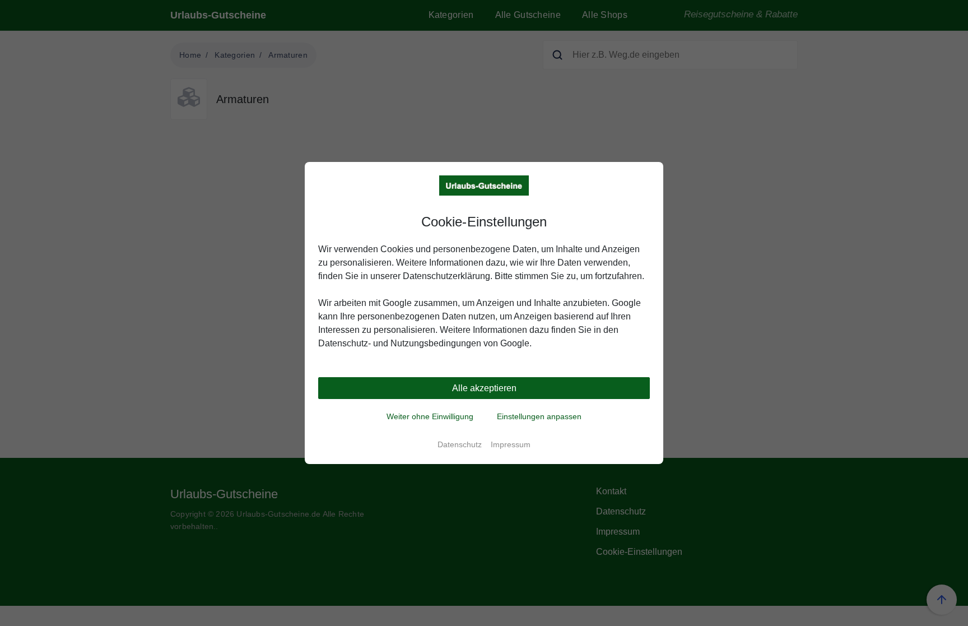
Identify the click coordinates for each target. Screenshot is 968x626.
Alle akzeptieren (484, 388)
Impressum (510, 444)
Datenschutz (460, 444)
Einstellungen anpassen (539, 416)
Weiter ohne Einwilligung (430, 416)
